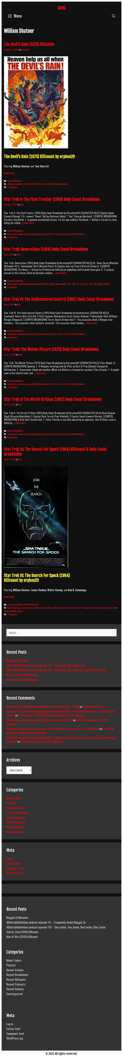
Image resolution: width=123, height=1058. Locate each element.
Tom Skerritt (49, 184)
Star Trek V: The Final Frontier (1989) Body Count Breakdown (52, 199)
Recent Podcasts (15, 822)
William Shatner (61, 184)
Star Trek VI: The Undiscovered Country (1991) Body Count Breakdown (59, 299)
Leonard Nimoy (32, 234)
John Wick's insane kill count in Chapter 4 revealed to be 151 (39, 720)
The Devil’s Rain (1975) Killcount (29, 44)
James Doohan (46, 607)
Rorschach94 (44, 234)
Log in (9, 858)
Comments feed (15, 868)
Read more (9, 173)
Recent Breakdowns (15, 230)
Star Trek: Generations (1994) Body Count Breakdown (46, 249)
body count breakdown (16, 234)
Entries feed (13, 863)
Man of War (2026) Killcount (22, 679)
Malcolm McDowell (33, 284)
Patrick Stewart (48, 284)
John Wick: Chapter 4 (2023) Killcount (42, 741)
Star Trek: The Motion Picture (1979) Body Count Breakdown (51, 349)
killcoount (57, 607)
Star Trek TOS (65, 234)
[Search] (114, 15)
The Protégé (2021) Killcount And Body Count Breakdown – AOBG (42, 706)
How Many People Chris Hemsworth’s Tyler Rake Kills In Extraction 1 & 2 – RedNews (52, 728)
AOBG (62, 7)
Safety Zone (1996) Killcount (22, 674)
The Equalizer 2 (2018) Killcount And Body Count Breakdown (51, 715)
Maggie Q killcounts (17, 660)
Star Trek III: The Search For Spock (85, 607)
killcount (10, 184)
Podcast (11, 803)
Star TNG (71, 284)
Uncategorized (14, 831)
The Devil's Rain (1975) (33, 184)
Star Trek (54, 234)
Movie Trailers (14, 798)
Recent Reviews (15, 826)
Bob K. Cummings (14, 607)
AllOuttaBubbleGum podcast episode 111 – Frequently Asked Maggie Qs (46, 665)
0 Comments (12, 187)
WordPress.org (14, 873)
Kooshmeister (31, 334)
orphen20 (19, 184)
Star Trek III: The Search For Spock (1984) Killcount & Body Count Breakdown (55, 452)
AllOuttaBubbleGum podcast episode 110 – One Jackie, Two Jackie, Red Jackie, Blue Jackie (56, 670)
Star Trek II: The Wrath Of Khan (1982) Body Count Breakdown (53, 399)
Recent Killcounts (14, 180)
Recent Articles (15, 807)
